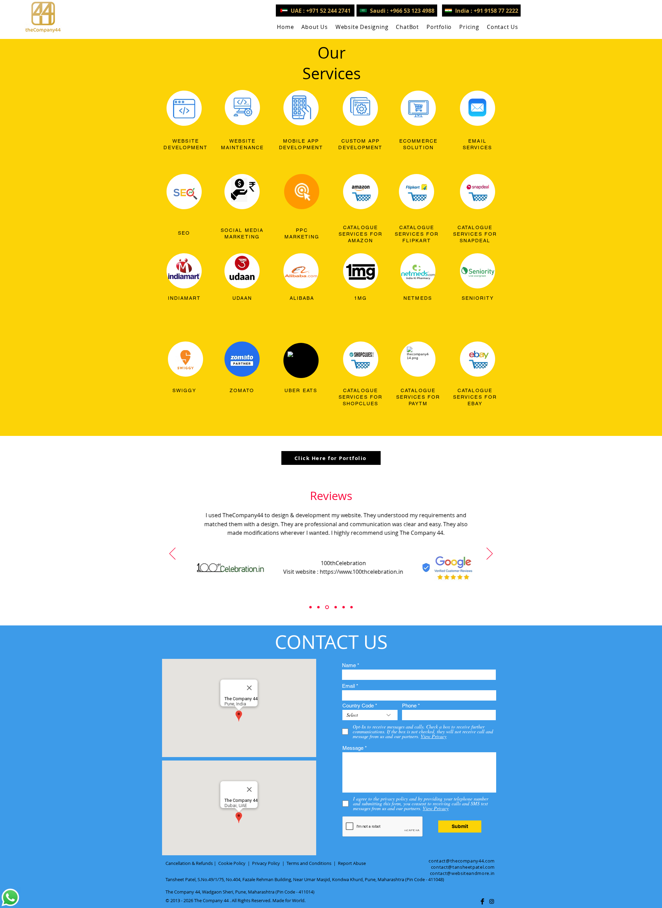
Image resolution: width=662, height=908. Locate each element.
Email (348, 685)
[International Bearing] (335, 607)
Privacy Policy (266, 863)
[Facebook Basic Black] (482, 901)
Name (349, 665)
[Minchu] (310, 607)
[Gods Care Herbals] (318, 607)
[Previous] (172, 554)
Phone (409, 705)
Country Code (358, 705)
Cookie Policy (231, 863)
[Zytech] (351, 607)
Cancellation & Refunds (189, 863)
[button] (362, 27)
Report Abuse (352, 863)
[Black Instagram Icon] (492, 901)
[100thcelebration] (327, 607)
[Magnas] (343, 607)
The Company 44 (211, 900)
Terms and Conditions (309, 863)
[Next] (490, 554)
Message (352, 748)
